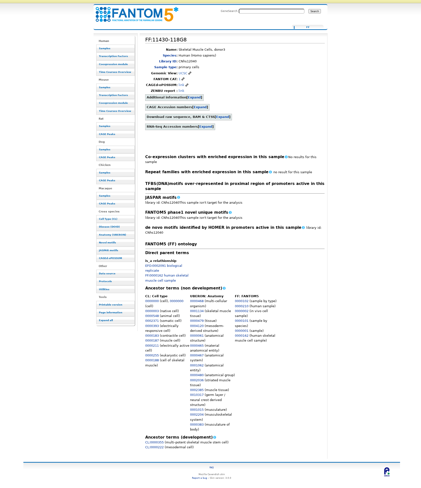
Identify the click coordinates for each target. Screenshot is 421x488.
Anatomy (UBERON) (112, 234)
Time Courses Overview (115, 72)
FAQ (212, 467)
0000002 (242, 311)
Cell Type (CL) (108, 219)
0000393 (152, 326)
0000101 (242, 321)
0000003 (152, 311)
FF (308, 27)
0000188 (152, 360)
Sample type (165, 67)
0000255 (152, 355)
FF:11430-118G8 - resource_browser (134, 11)
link (181, 85)
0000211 (152, 345)
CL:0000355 (154, 442)
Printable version (110, 304)
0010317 (197, 395)
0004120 (197, 326)
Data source (107, 273)
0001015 (197, 409)
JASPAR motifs (108, 250)
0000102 (242, 301)
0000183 (152, 335)
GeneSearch (229, 11)
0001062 (197, 365)
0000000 (152, 301)
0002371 (152, 321)
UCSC (183, 73)
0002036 (197, 380)
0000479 (197, 321)
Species (169, 55)
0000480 (197, 375)
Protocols (105, 281)
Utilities (104, 289)
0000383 (197, 424)
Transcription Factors (113, 56)
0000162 (242, 335)
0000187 (152, 340)
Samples (104, 48)
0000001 (242, 331)
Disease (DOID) (109, 226)
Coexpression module (113, 64)
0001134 (197, 311)
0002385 (197, 390)
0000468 (197, 301)
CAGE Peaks (107, 134)
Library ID (167, 61)
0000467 (197, 355)
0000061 (197, 335)
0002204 (197, 414)
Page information (110, 312)
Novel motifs (107, 242)
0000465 (197, 345)
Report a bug (199, 478)
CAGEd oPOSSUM (110, 258)
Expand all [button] (106, 320)
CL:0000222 (154, 447)
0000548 (152, 316)
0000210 (242, 306)
